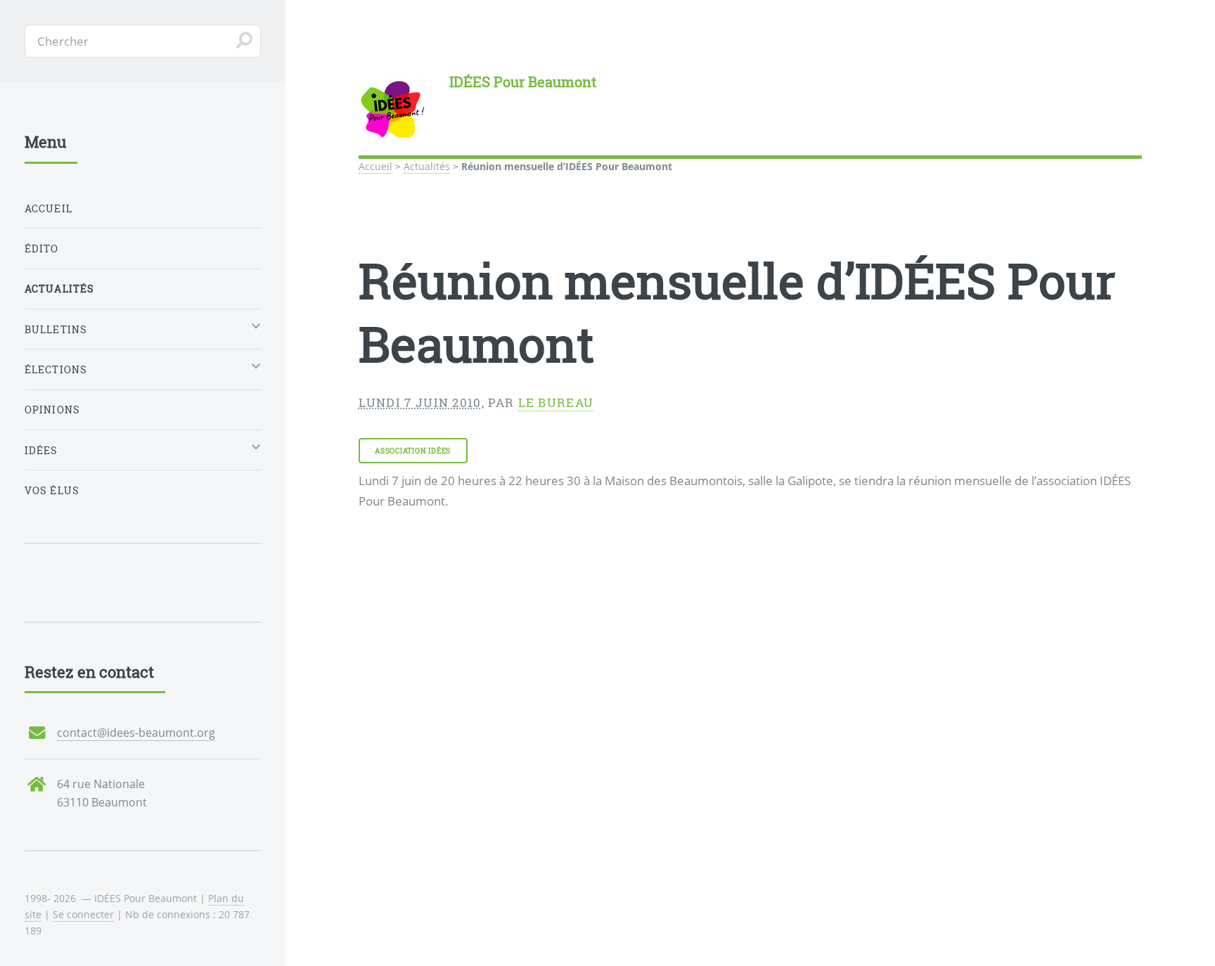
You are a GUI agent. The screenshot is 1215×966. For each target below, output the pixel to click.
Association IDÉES (413, 451)
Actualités (427, 166)
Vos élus (52, 490)
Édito (42, 248)
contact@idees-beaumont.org (136, 732)
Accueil (375, 166)
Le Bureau (556, 402)
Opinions (52, 409)
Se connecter (83, 914)
